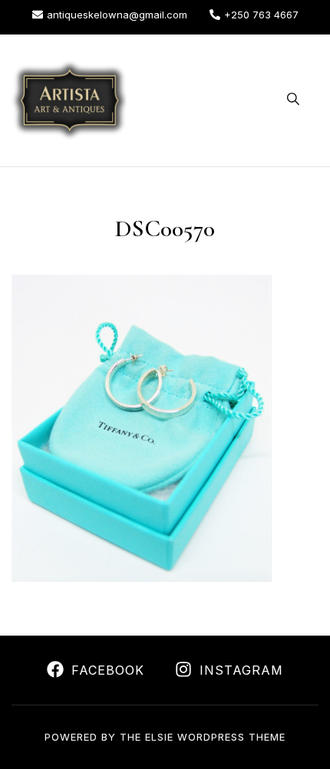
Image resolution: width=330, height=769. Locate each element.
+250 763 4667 (261, 14)
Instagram (241, 670)
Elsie (159, 737)
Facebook (107, 670)
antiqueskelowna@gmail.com (117, 14)
